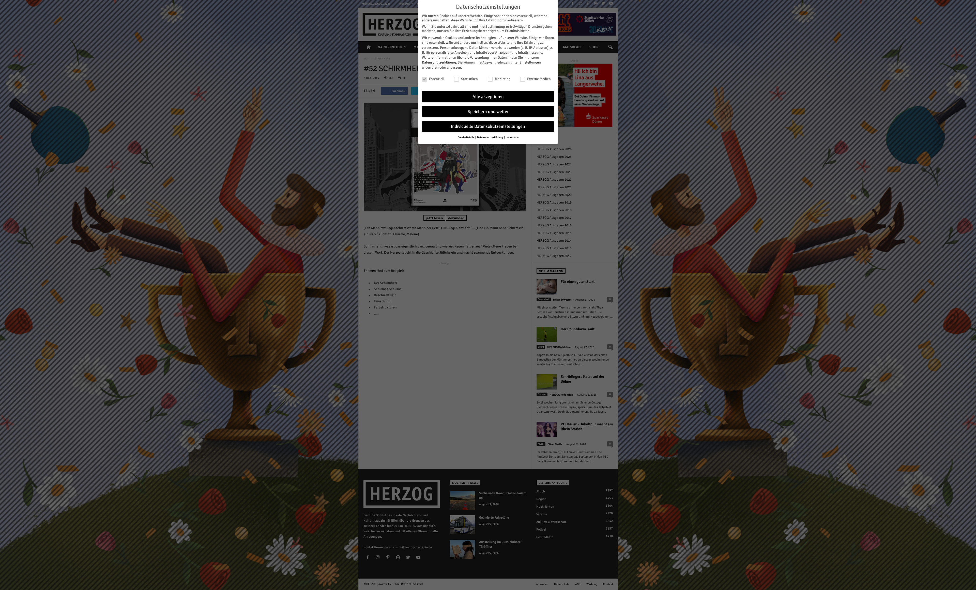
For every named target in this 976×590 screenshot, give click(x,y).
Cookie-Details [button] (466, 137)
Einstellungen (530, 62)
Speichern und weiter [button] (488, 111)
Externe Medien (539, 79)
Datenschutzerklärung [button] (490, 137)
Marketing (502, 79)
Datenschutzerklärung (439, 62)
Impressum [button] (512, 137)
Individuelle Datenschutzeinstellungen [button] (488, 126)
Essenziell (436, 79)
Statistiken (469, 79)
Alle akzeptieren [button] (488, 96)
